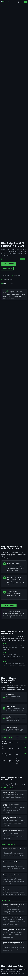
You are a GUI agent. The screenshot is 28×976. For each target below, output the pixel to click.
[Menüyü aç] (18, 2)
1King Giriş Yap (9, 605)
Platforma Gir (9, 264)
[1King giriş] (25, 2)
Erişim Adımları (7, 268)
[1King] (5, 2)
